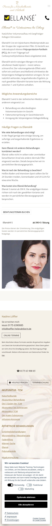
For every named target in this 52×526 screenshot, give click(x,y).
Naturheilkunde (9, 395)
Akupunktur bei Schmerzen (14, 407)
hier (3, 355)
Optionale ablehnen (26, 497)
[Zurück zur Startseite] (17, 6)
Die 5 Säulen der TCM (12, 403)
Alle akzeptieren (26, 504)
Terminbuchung (40, 382)
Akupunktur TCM (10, 411)
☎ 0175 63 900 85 (26, 370)
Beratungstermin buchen (16, 212)
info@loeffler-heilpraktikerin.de (16, 328)
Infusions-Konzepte (11, 419)
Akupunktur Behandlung (13, 399)
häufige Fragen (20, 382)
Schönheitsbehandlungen (14, 431)
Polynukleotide (9, 451)
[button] (49, 6)
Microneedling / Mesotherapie (16, 435)
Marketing (29, 489)
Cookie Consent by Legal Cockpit (39, 519)
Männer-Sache (8, 443)
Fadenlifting (7, 439)
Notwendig (19, 485)
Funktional (38, 485)
